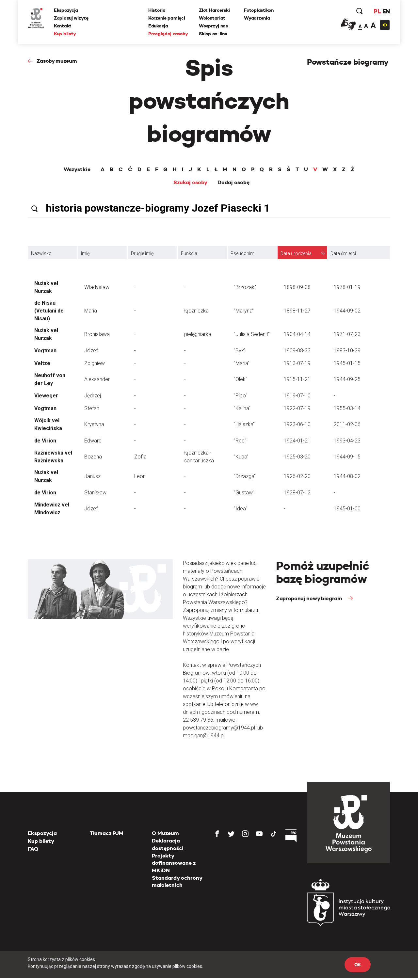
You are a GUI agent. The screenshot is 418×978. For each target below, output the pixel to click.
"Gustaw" (244, 492)
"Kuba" (241, 457)
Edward (93, 441)
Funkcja (189, 253)
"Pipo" (240, 396)
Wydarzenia (257, 18)
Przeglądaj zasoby (168, 34)
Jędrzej (92, 396)
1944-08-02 (347, 476)
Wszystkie (77, 169)
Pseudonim (242, 253)
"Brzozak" (245, 287)
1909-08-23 (297, 350)
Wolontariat (212, 18)
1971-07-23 (347, 334)
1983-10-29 (347, 350)
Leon (140, 476)
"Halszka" (244, 424)
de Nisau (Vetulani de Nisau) (49, 311)
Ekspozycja (66, 10)
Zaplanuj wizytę (71, 18)
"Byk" (240, 350)
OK (357, 965)
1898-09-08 (297, 287)
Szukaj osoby (190, 182)
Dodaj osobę (233, 182)
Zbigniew (94, 363)
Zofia (140, 457)
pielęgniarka (197, 334)
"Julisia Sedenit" (252, 334)
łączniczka (196, 311)
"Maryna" (244, 311)
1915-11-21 (297, 379)
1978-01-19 (347, 287)
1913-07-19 (297, 363)
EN (386, 11)
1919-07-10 (297, 396)
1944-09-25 (347, 379)
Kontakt (63, 26)
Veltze (42, 363)
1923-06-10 (297, 424)
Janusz (92, 476)
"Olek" (240, 379)
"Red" (240, 441)
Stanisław (95, 492)
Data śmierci (343, 253)
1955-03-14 (347, 408)
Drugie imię (142, 253)
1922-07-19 (297, 408)
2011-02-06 (347, 424)
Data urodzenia (296, 253)
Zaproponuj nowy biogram (309, 598)
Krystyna (94, 424)
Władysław (96, 287)
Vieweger (46, 396)
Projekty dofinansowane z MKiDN (174, 863)
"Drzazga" (245, 476)
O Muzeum (165, 833)
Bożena (93, 457)
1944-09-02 (347, 311)
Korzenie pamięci (166, 18)
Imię (85, 253)
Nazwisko (41, 253)
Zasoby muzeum (57, 60)
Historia (157, 10)
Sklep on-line (213, 34)
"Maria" (241, 363)
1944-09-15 (347, 457)
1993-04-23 (347, 441)
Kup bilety (65, 34)
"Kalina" (242, 408)
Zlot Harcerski (214, 10)
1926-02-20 (297, 476)
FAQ (33, 848)
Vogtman (45, 350)
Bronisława (97, 334)
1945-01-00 (347, 508)
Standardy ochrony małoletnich (177, 881)
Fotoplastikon (258, 10)
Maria (90, 311)
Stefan (91, 408)
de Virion (45, 441)
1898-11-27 (297, 311)
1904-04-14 (297, 334)
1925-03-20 (297, 457)
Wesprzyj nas (213, 26)
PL (377, 11)
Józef (91, 350)
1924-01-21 (297, 441)
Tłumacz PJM (106, 833)
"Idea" (240, 508)
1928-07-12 (297, 492)
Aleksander (97, 379)
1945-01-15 (347, 363)
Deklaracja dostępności (168, 844)
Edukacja (158, 26)
